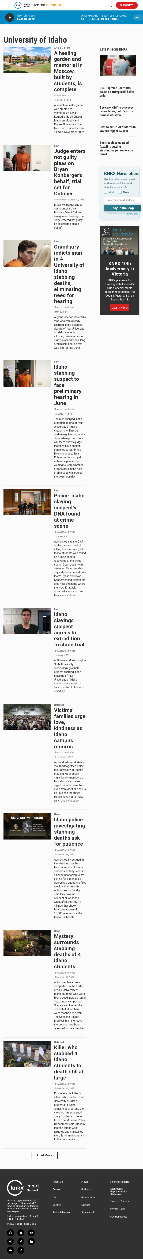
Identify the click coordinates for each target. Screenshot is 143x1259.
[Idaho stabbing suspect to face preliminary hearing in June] (27, 373)
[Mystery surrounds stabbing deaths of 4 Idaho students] (27, 943)
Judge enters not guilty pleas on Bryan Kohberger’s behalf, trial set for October (69, 172)
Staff (56, 1197)
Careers (85, 1205)
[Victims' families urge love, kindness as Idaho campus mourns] (27, 717)
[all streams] (138, 17)
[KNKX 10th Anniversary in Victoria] (119, 241)
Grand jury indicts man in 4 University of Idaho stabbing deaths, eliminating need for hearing (69, 274)
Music (112, 192)
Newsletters (88, 1197)
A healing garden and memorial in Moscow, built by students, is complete (68, 71)
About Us (58, 1182)
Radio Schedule (61, 1212)
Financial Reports (119, 1182)
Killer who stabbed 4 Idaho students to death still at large (69, 1062)
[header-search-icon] (110, 5)
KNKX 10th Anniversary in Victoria (119, 269)
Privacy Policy (132, 214)
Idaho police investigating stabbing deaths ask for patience (69, 832)
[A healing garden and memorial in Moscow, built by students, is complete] (27, 60)
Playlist (85, 1182)
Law (56, 145)
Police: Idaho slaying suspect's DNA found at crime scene (69, 511)
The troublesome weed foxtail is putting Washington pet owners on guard (116, 148)
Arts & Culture (62, 48)
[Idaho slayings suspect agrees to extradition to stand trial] (27, 621)
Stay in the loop (122, 208)
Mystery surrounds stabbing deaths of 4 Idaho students (67, 951)
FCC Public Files (118, 1216)
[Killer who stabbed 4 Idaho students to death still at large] (27, 1054)
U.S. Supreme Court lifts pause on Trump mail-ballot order (117, 91)
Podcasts (86, 1189)
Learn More (120, 307)
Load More (44, 1155)
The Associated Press (64, 307)
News (57, 814)
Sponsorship (88, 1212)
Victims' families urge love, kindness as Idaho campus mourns (69, 728)
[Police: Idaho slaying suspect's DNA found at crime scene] (27, 502)
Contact (57, 1189)
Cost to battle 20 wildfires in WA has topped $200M (118, 129)
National (59, 705)
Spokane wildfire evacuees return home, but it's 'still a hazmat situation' (117, 111)
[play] (9, 18)
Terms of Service (119, 1201)
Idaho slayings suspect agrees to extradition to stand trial (69, 629)
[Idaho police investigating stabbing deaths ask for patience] (27, 826)
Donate (128, 5)
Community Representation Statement (118, 1192)
